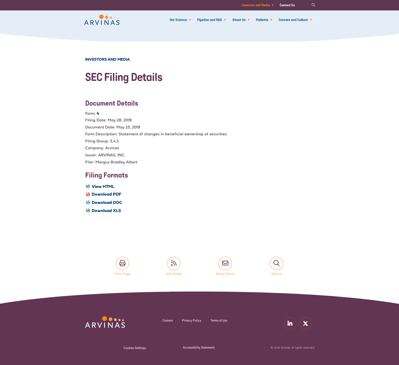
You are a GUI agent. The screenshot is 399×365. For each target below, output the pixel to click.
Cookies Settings (135, 348)
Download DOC (107, 203)
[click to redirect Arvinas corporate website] (101, 17)
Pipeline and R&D (209, 19)
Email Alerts (225, 263)
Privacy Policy (191, 320)
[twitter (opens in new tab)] (305, 323)
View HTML (103, 187)
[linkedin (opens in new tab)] (290, 323)
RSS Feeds (174, 263)
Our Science (178, 19)
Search (276, 263)
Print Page (122, 263)
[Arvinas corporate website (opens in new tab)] (100, 319)
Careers (168, 320)
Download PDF (106, 194)
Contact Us (287, 5)
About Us (239, 19)
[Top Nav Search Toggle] (313, 4)
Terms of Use (219, 320)
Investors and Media (256, 5)
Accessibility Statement (199, 347)
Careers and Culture (293, 19)
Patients (262, 19)
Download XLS (106, 211)
